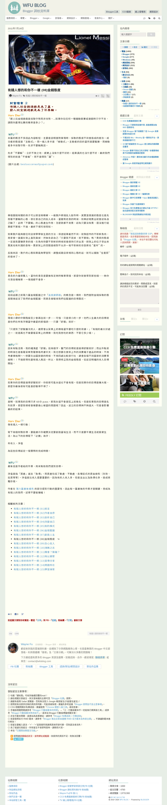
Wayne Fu (17, 96)
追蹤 (54, 620)
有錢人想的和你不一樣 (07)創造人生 (34, 534)
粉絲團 (29, 666)
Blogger (33, 18)
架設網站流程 (15, 790)
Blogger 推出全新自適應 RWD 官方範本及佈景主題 (67, 719)
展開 (126, 47)
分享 (39, 620)
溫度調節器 (54, 295)
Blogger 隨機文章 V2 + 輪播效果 (136, 194)
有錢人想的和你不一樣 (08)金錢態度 (34, 90)
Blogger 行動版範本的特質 (45, 710)
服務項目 (11, 18)
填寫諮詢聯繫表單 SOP (141, 234)
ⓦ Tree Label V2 (153, 109)
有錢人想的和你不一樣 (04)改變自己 (34, 521)
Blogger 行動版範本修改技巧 (25, 713)
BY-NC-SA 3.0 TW (118, 797)
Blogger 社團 (58, 698)
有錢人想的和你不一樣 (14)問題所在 (34, 565)
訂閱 (70, 620)
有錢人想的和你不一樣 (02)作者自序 (34, 513)
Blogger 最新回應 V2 (131, 186)
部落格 (58, 18)
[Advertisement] (59, 187)
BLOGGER (145, 800)
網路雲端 (85, 18)
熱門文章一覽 (15, 797)
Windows (126, 60)
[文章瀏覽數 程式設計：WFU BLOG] (96, 96)
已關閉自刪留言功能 (26, 730)
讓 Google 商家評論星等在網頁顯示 (137, 163)
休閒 (123, 81)
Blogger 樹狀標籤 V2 (131, 182)
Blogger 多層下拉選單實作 (134, 204)
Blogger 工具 (46, 666)
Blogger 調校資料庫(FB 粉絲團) (74, 790)
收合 (135, 47)
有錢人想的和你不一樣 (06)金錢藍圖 (34, 530)
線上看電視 (140, 12)
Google (46, 18)
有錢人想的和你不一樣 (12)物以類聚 (34, 556)
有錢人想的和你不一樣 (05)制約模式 (34, 526)
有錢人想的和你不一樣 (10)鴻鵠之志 (34, 547)
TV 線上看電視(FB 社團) (71, 800)
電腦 (123, 51)
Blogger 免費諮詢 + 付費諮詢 (67, 716)
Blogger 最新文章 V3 (131, 190)
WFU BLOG (124, 800)
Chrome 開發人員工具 (57, 707)
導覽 (22, 18)
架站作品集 (92, 666)
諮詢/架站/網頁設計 (70, 666)
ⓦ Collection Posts (153, 171)
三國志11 (126, 84)
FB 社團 (15, 666)
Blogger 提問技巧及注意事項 (88, 704)
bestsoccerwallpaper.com (36, 164)
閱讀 (123, 101)
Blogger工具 (112, 12)
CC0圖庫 (126, 12)
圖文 (145, 47)
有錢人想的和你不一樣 (36, 96)
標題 (155, 47)
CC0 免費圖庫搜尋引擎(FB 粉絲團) (76, 797)
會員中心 (98, 18)
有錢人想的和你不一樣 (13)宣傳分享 (34, 560)
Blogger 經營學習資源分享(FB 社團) (76, 786)
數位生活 (126, 75)
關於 (110, 18)
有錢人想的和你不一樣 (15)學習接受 (34, 569)
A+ (103, 96)
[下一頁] (149, 168)
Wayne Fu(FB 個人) (69, 793)
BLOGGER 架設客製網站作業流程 (137, 214)
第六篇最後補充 (25, 488)
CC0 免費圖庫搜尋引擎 (132, 121)
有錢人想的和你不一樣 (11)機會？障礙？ (37, 552)
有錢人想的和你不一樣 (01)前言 (32, 508)
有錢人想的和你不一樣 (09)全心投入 (34, 543)
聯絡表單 (100, 657)
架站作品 (13, 793)
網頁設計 (154, 12)
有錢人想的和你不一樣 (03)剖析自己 (34, 517)
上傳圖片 (19, 739)
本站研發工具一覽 (17, 800)
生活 (123, 72)
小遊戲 (125, 87)
